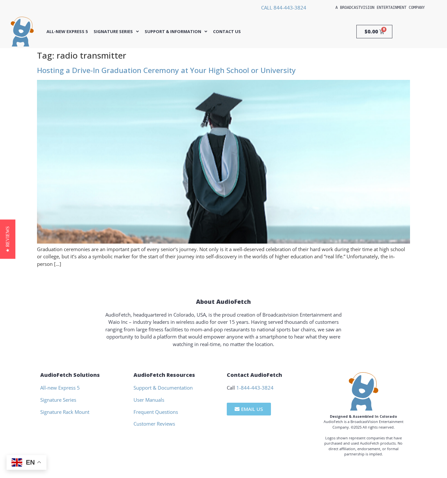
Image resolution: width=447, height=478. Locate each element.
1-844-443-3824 (255, 387)
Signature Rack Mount (64, 412)
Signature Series (113, 31)
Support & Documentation (163, 387)
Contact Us (227, 31)
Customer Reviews (154, 423)
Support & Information (173, 31)
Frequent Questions (156, 412)
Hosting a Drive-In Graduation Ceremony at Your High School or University (166, 70)
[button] (7, 239)
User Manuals (149, 399)
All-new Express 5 (67, 31)
